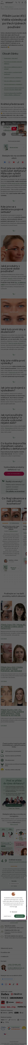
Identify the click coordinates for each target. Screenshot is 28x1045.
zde (16, 906)
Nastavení (14, 911)
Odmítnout (7, 916)
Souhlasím (19, 916)
